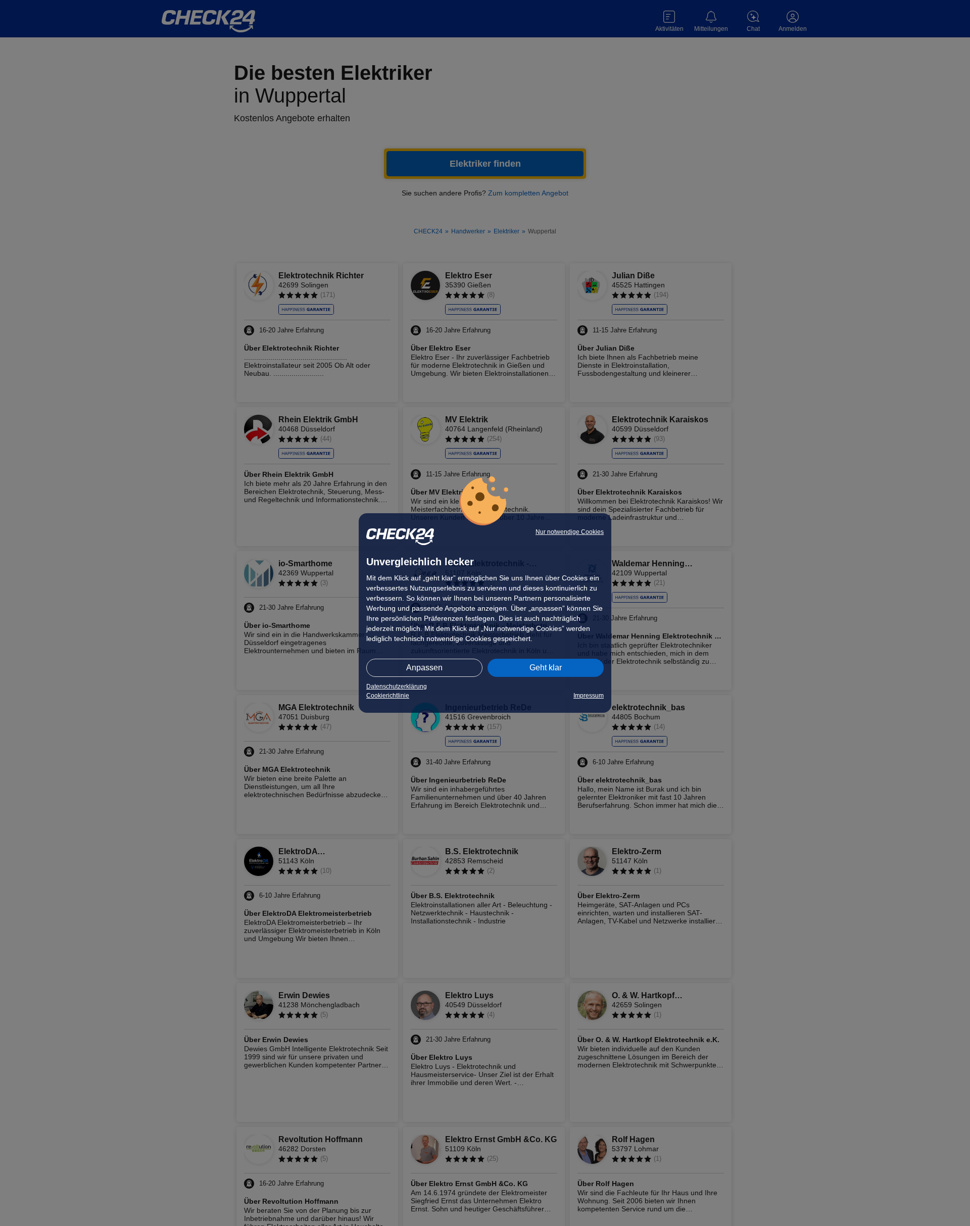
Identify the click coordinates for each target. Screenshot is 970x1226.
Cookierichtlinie (387, 695)
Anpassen (424, 667)
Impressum (588, 695)
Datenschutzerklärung (396, 686)
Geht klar (545, 667)
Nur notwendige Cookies (570, 531)
